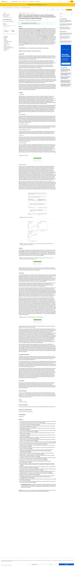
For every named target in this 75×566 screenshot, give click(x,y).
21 (40, 332)
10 (38, 75)
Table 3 (54, 312)
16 (22, 80)
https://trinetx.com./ (52, 406)
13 (20, 80)
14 (51, 81)
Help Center (23, 1)
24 (23, 347)
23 (38, 346)
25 (25, 349)
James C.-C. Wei (38, 20)
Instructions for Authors (14, 1)
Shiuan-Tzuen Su (21, 20)
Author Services (37, 1)
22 (45, 336)
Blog (27, 1)
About (20, 1)
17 (23, 80)
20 (34, 327)
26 (26, 351)
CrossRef (43, 422)
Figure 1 (20, 182)
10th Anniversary (31, 1)
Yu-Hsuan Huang (27, 20)
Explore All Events (44, 4)
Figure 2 (24, 183)
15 (21, 80)
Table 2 (42, 255)
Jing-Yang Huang (32, 20)
